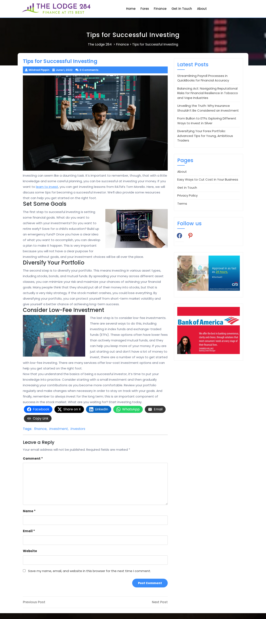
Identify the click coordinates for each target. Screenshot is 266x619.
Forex (144, 8)
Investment (58, 428)
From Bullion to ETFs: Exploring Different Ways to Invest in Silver (206, 120)
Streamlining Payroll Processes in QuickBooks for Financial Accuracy (203, 78)
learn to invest (47, 187)
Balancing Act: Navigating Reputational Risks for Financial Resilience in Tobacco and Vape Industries (207, 93)
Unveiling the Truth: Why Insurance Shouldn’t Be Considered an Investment (208, 108)
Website (30, 551)
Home (130, 8)
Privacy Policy (187, 195)
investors (77, 428)
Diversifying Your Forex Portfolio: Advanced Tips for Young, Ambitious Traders (205, 136)
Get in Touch (181, 8)
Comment (33, 458)
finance (40, 428)
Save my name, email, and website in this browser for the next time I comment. (89, 571)
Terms (182, 203)
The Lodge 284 (100, 44)
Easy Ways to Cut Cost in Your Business (207, 179)
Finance (160, 8)
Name (29, 511)
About (202, 8)
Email (29, 531)
